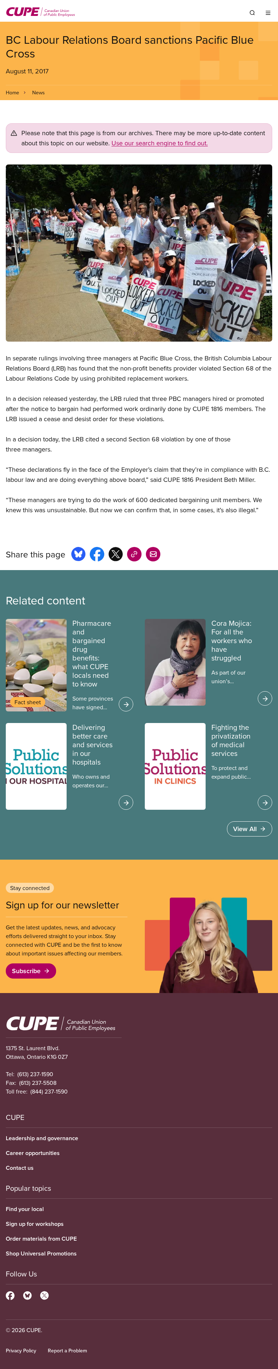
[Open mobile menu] (268, 12)
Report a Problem (67, 1350)
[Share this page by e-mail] (153, 555)
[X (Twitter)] (44, 1294)
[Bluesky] (27, 1294)
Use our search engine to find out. (159, 142)
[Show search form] (252, 13)
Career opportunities (33, 1153)
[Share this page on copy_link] (134, 555)
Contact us (20, 1168)
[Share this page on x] (116, 555)
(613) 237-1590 (35, 1074)
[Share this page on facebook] (97, 555)
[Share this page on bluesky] (78, 555)
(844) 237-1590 (49, 1091)
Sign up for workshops (35, 1224)
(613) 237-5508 (37, 1083)
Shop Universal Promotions (41, 1253)
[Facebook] (10, 1294)
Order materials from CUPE (41, 1239)
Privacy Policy (21, 1350)
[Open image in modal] (139, 253)
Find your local (25, 1209)
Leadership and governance (42, 1138)
